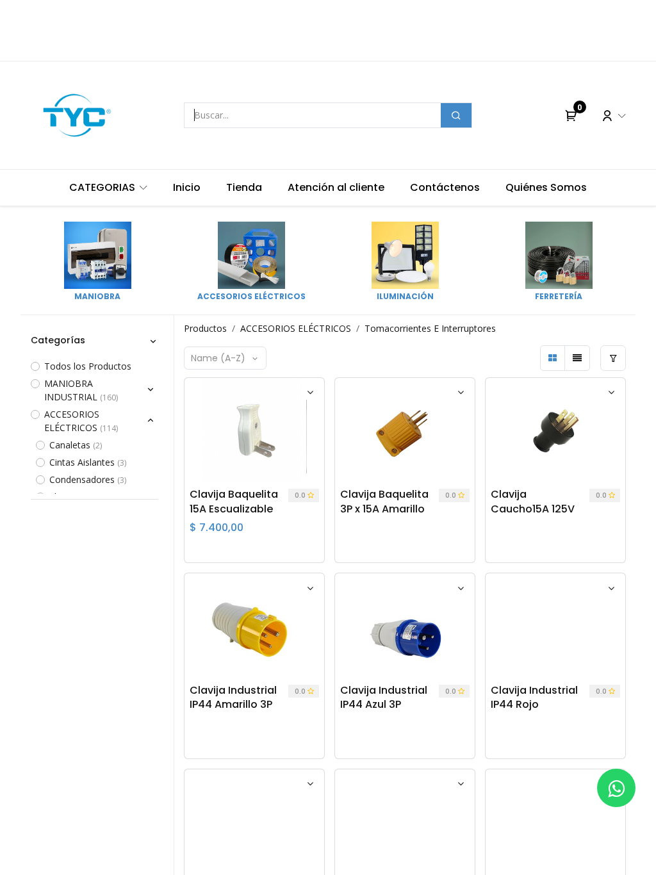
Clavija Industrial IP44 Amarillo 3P (233, 697)
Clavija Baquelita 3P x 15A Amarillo (384, 501)
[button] (225, 358)
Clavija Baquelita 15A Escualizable (234, 501)
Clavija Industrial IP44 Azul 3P (383, 697)
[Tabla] (553, 358)
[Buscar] (456, 115)
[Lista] (577, 358)
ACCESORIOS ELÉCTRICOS (295, 328)
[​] (616, 788)
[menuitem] (108, 187)
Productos (205, 328)
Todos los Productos (87, 366)
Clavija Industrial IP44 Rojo (534, 697)
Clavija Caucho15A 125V (533, 501)
